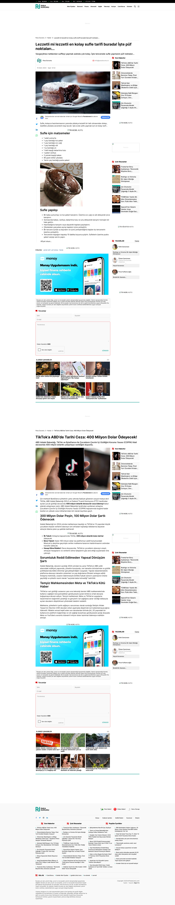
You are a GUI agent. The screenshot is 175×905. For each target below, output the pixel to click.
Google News (77, 116)
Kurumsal (129, 818)
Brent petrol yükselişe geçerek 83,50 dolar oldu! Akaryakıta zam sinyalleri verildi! (126, 854)
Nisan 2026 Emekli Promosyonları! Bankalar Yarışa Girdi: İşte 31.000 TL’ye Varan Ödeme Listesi (100, 843)
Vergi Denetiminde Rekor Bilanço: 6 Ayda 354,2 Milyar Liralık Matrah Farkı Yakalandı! (47, 862)
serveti (95, 875)
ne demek (87, 875)
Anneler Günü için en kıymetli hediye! (127, 863)
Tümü (137, 241)
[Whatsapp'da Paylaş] (37, 135)
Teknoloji (107, 6)
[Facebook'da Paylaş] (37, 118)
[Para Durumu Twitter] (40, 817)
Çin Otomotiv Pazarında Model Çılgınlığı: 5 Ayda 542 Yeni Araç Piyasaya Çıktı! (45, 851)
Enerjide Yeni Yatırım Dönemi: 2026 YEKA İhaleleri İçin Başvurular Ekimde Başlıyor (99, 836)
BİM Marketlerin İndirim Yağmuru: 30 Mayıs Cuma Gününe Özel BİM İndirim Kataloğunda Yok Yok (126, 829)
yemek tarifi (46, 250)
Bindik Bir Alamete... (119, 277)
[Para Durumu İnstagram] (43, 817)
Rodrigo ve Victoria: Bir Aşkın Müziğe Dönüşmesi (125, 253)
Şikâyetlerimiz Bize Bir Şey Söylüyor (100, 827)
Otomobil (93, 6)
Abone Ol (105, 117)
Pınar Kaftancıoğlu (124, 272)
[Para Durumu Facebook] (36, 817)
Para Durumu (40, 38)
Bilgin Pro (136, 883)
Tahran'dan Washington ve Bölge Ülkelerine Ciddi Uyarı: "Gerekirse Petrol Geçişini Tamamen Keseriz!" (47, 838)
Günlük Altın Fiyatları (62, 875)
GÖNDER (105, 351)
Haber (49, 38)
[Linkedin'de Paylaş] (37, 129)
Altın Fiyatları (71, 6)
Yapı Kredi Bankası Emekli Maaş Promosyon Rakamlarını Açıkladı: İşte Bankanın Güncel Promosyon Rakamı (99, 849)
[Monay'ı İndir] (73, 275)
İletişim (137, 818)
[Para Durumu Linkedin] (47, 817)
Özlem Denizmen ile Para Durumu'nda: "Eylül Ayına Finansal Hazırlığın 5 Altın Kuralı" (74, 862)
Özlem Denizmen (124, 258)
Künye (97, 818)
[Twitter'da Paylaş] (37, 124)
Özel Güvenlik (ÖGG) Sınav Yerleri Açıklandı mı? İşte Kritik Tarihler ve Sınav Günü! (100, 866)
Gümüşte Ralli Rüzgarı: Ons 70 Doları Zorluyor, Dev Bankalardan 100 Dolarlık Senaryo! (47, 844)
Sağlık (100, 6)
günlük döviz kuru (76, 875)
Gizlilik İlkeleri (119, 818)
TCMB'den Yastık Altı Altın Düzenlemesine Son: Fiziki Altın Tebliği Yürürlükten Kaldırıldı (73, 844)
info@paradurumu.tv (102, 60)
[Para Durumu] (42, 6)
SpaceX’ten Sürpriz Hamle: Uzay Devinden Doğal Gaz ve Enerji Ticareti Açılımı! (73, 851)
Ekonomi (80, 6)
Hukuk (49, 431)
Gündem (129, 6)
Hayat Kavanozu (118, 265)
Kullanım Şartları (107, 818)
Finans (86, 6)
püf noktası (54, 250)
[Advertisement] (26, 39)
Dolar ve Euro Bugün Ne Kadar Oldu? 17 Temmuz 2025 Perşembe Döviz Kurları (100, 855)
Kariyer (113, 6)
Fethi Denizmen (123, 247)
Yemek (61, 250)
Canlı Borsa (121, 6)
